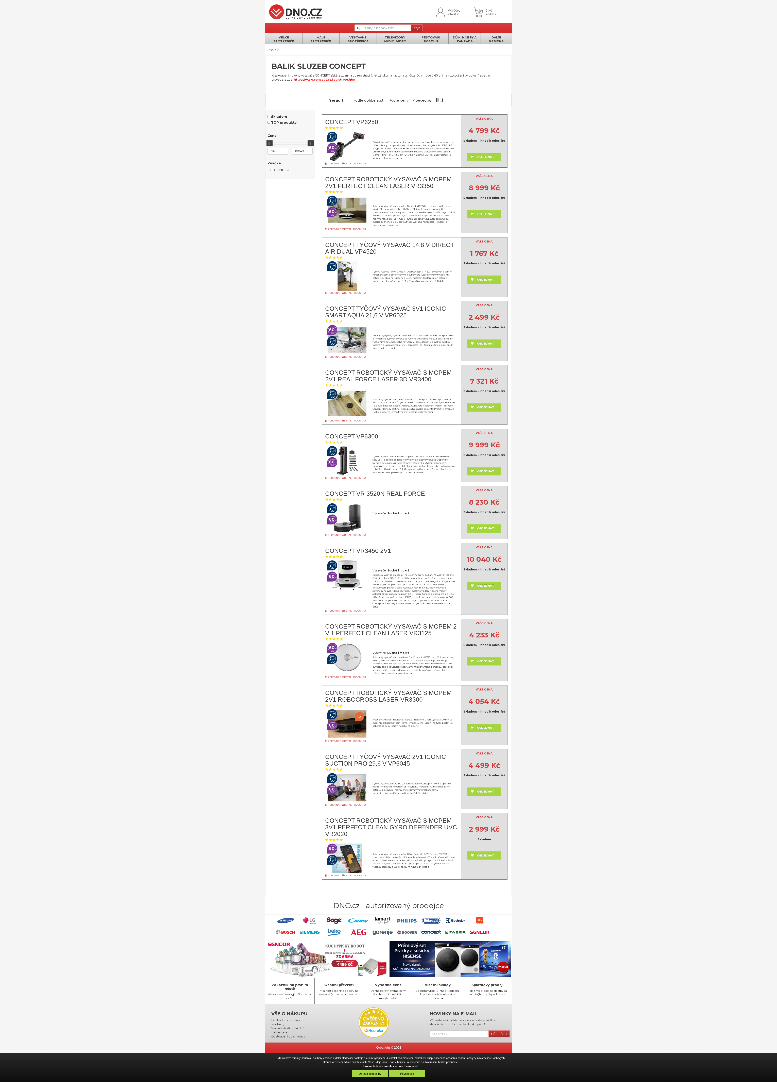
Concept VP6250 (351, 122)
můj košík (490, 14)
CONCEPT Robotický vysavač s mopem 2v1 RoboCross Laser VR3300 (388, 696)
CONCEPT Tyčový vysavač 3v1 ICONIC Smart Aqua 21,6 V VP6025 (385, 312)
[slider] (269, 143)
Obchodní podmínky (285, 1020)
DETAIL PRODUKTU (355, 163)
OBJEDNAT (485, 157)
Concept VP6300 (351, 436)
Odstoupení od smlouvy (288, 1036)
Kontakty (277, 1024)
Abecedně (422, 100)
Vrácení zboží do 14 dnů (287, 1028)
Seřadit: (337, 100)
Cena (272, 136)
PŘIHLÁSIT (499, 1034)
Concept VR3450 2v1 (358, 550)
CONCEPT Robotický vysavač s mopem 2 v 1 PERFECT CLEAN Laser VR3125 (391, 629)
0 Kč (488, 10)
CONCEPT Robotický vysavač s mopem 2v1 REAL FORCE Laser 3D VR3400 (388, 376)
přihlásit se (453, 14)
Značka (274, 163)
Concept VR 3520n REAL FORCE (375, 493)
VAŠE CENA (484, 118)
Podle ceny (398, 100)
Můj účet (453, 10)
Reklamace (279, 1032)
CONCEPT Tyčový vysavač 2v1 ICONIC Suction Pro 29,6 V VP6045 (385, 760)
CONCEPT (282, 170)
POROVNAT (334, 163)
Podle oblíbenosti (368, 100)
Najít (416, 28)
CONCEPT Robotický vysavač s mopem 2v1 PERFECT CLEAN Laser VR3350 (388, 182)
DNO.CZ (273, 50)
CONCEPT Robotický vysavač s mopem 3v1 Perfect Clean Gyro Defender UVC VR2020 (391, 827)
